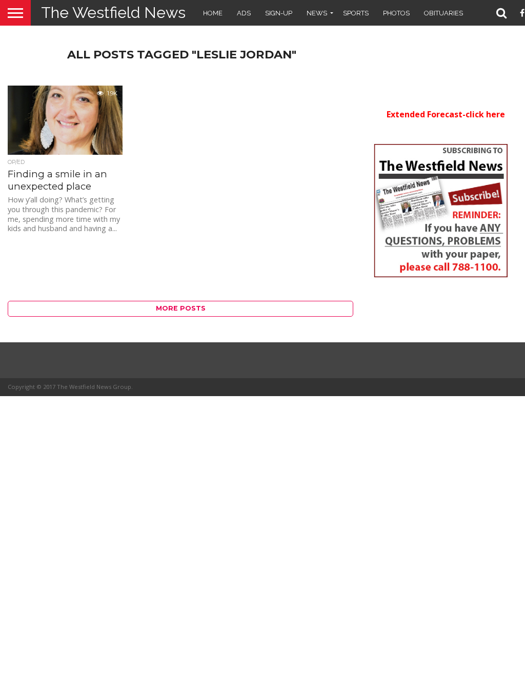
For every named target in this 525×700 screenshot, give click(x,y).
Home (213, 13)
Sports (356, 13)
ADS (244, 13)
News (317, 13)
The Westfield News (113, 13)
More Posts (181, 308)
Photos (396, 13)
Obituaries (443, 13)
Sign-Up (278, 13)
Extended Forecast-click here (446, 114)
